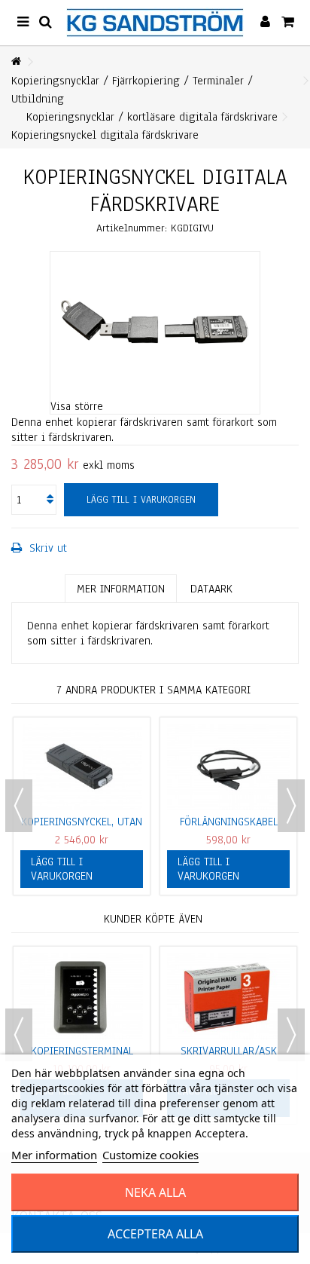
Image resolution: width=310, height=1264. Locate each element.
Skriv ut (46, 547)
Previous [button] (18, 805)
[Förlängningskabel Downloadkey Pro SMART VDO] (228, 767)
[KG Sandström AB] (155, 23)
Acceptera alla (155, 1234)
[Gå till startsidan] (15, 62)
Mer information (121, 588)
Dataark (211, 588)
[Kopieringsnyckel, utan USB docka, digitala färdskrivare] (81, 767)
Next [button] (291, 805)
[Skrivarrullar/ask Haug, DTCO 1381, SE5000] (228, 996)
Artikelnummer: (131, 228)
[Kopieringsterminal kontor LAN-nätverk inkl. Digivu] (81, 996)
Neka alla (155, 1192)
